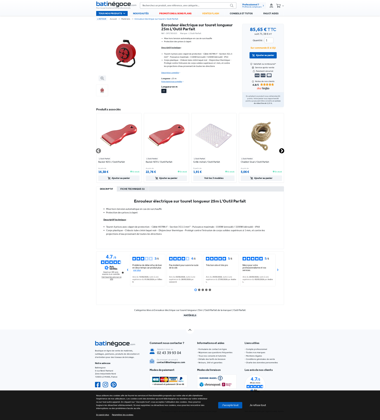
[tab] (106, 189)
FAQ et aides (270, 13)
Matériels (125, 19)
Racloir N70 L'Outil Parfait (159, 161)
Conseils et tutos (241, 13)
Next (279, 149)
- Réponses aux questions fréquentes (215, 352)
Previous (96, 149)
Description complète (170, 73)
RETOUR (102, 19)
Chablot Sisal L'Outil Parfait (255, 161)
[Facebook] (99, 385)
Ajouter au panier (265, 55)
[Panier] (280, 6)
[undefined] (123, 272)
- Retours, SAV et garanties (209, 362)
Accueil (113, 19)
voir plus (137, 270)
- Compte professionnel (256, 349)
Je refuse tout (258, 405)
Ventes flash (210, 13)
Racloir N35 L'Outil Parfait (111, 161)
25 (164, 91)
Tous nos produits (110, 13)
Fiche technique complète (171, 82)
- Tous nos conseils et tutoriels (211, 356)
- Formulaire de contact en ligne (212, 349)
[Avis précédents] (128, 270)
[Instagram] (106, 385)
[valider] (231, 5)
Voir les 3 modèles (214, 178)
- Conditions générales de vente (260, 359)
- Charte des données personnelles (261, 362)
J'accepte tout (230, 405)
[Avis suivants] (278, 270)
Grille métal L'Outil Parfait (206, 161)
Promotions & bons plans (175, 13)
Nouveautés (141, 13)
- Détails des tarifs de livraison (211, 359)
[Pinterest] (115, 385)
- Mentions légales (253, 356)
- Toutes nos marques (255, 352)
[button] (122, 414)
